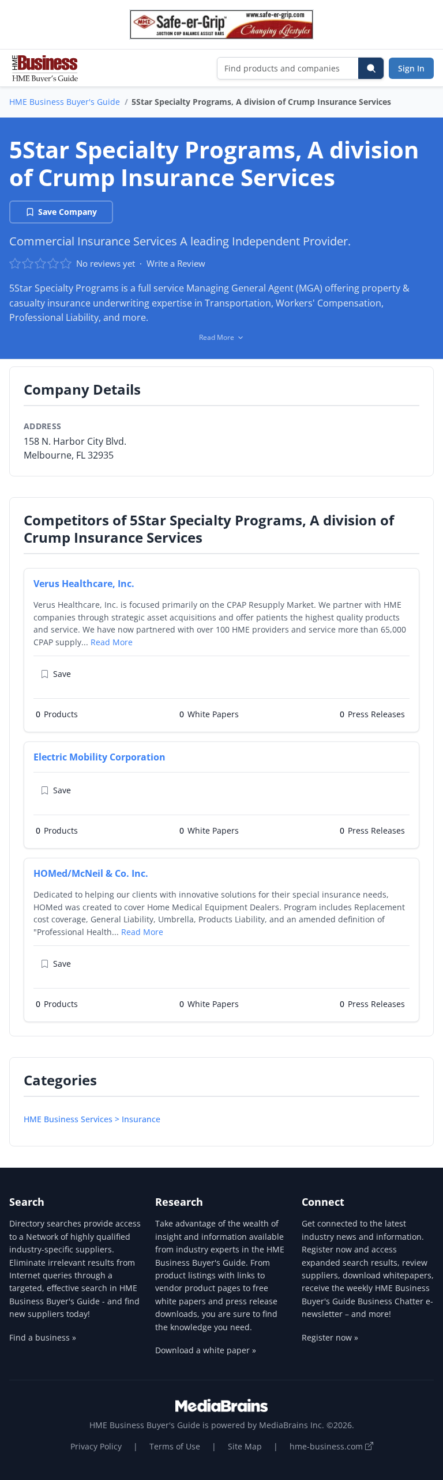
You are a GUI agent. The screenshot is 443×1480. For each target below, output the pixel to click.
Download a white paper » (205, 1350)
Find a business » (42, 1337)
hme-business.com (327, 1446)
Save (62, 673)
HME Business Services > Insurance (92, 1119)
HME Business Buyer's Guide (64, 101)
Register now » (330, 1337)
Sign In (411, 68)
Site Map (245, 1446)
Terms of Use (174, 1446)
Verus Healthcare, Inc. (83, 583)
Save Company (67, 211)
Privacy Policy (96, 1446)
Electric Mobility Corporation (99, 757)
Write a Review (176, 263)
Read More (112, 642)
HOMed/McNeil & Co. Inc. (90, 873)
